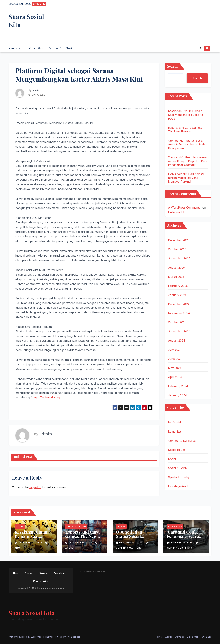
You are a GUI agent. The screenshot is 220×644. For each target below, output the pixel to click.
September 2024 (179, 331)
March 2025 (176, 276)
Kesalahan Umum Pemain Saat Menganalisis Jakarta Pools (185, 114)
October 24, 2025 (131, 542)
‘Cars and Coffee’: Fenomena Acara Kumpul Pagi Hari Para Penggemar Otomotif (187, 161)
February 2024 (178, 386)
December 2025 (178, 240)
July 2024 (175, 349)
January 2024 (177, 395)
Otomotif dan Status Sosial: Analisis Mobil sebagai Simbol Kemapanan (187, 144)
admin (35, 90)
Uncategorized (178, 486)
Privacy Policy (40, 581)
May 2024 (175, 368)
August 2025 (176, 267)
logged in (35, 487)
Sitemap (43, 573)
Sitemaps (206, 636)
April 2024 (175, 377)
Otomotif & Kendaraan (182, 440)
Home (159, 636)
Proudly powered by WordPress (26, 636)
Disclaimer (59, 573)
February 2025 (178, 286)
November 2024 (179, 313)
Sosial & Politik (178, 468)
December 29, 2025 (30, 542)
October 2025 (177, 249)
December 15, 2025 (81, 542)
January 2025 (177, 295)
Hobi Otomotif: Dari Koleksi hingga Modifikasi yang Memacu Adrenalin (186, 177)
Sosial (70, 48)
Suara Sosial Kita (26, 20)
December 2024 (179, 304)
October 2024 (177, 322)
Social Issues (177, 449)
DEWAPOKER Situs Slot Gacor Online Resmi (91, 571)
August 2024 (176, 340)
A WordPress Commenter (185, 207)
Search (172, 66)
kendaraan (16, 48)
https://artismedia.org (46, 397)
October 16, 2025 (181, 542)
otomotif (54, 48)
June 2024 (175, 358)
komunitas (36, 48)
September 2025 (179, 258)
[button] (200, 48)
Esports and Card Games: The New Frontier (82, 536)
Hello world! (176, 212)
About (16, 573)
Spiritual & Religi (179, 477)
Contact (29, 573)
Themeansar (73, 636)
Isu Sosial (174, 422)
